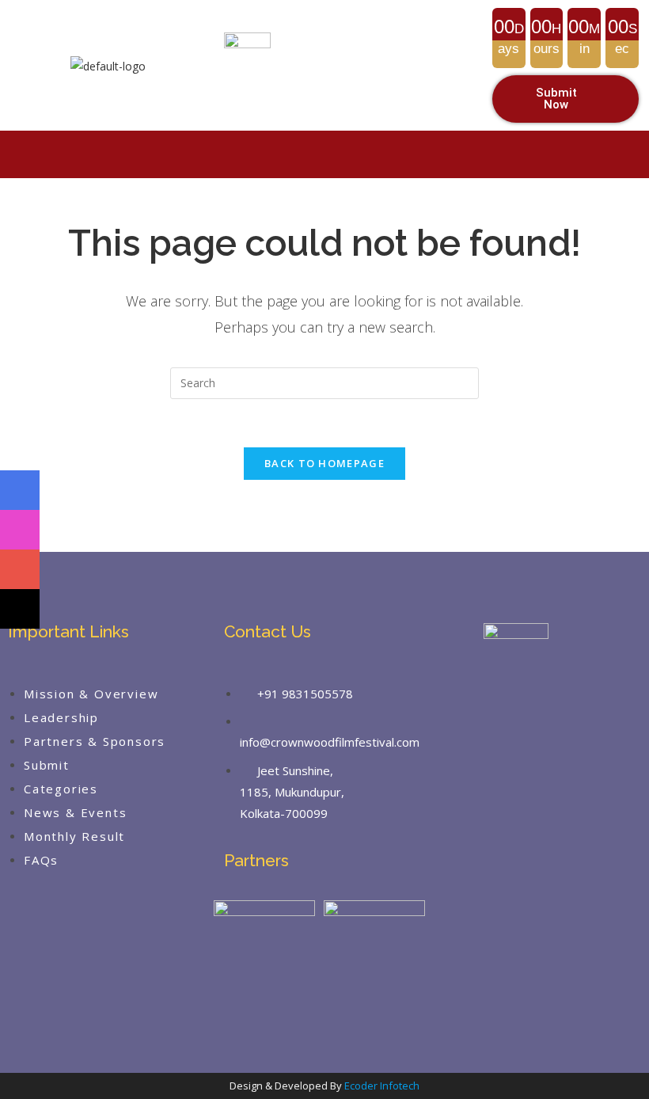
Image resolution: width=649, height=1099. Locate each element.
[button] (325, 154)
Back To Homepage (324, 463)
